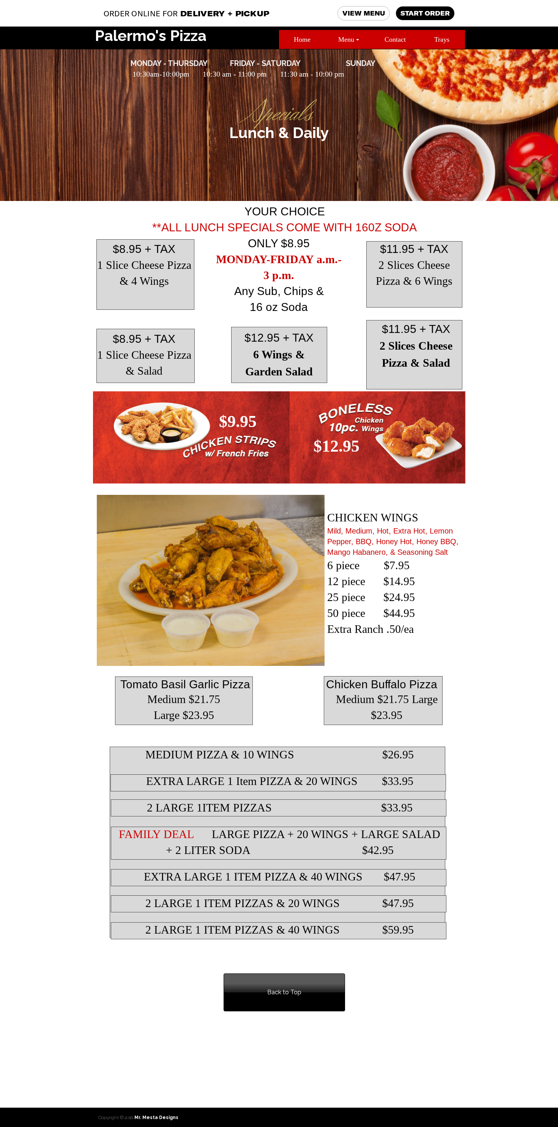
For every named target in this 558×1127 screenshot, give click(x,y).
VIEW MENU (363, 13)
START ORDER (425, 13)
